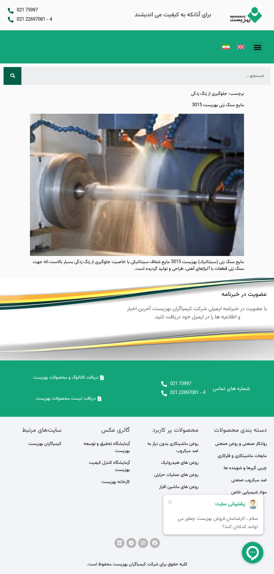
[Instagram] (143, 543)
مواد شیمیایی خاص (249, 492)
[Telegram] (131, 543)
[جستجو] (12, 76)
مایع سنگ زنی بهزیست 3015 (218, 105)
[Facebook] (155, 543)
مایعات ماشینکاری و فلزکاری (242, 456)
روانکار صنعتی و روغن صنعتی (241, 443)
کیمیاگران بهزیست (44, 443)
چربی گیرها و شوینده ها (245, 468)
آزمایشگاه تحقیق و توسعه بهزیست (106, 447)
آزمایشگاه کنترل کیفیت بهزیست (109, 466)
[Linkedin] (120, 543)
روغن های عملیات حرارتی (176, 474)
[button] (257, 47)
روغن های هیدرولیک (179, 462)
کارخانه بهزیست (115, 482)
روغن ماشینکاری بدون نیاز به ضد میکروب (172, 447)
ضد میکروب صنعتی (249, 480)
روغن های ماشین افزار (178, 487)
